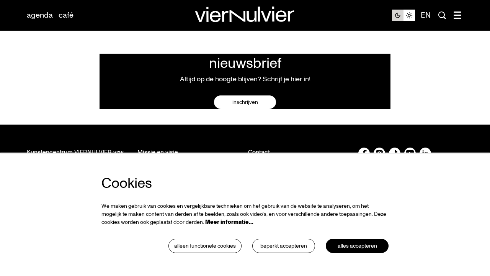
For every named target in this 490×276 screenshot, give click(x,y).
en (426, 15)
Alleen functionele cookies (205, 246)
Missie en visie (157, 152)
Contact (259, 152)
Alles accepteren (357, 246)
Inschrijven (245, 102)
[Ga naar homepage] (245, 15)
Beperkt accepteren (283, 246)
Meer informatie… (229, 222)
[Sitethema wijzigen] (403, 15)
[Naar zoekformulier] (442, 15)
